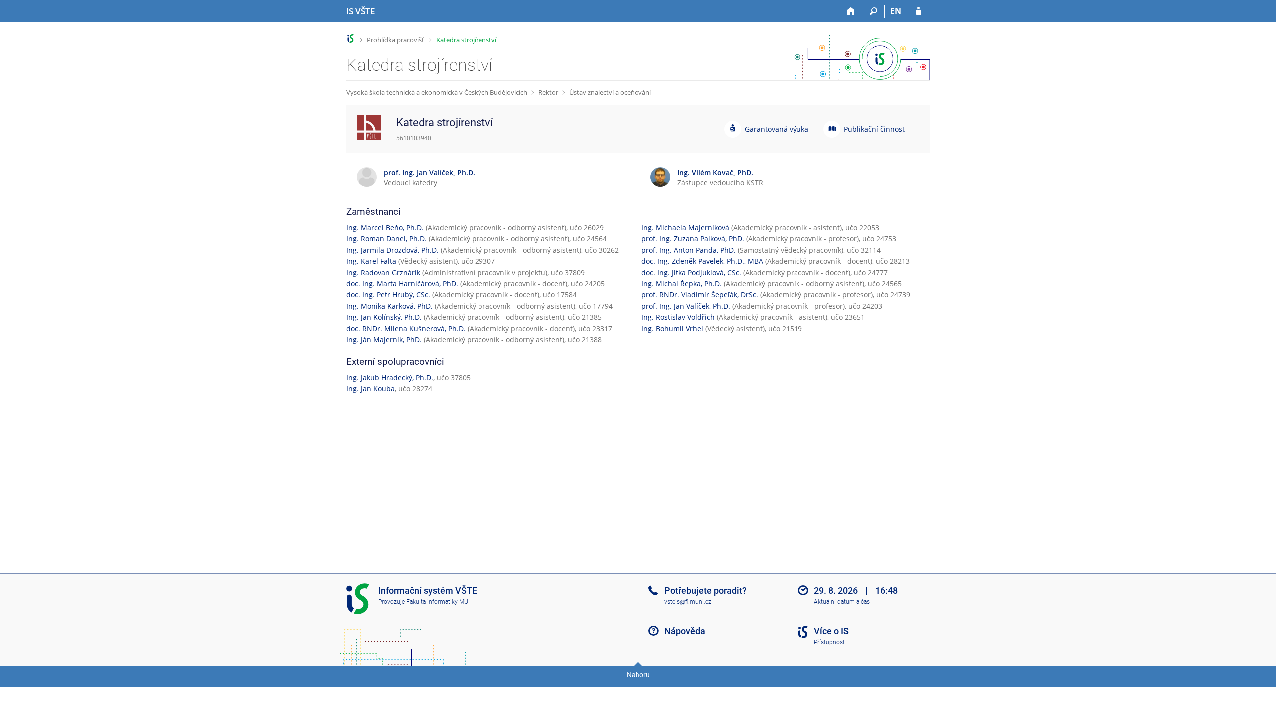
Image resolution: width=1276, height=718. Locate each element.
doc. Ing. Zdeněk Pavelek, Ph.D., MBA (702, 261)
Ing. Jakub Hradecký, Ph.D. (389, 377)
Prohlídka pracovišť (395, 39)
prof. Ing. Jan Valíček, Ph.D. (685, 306)
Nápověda (684, 631)
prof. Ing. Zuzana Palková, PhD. (692, 238)
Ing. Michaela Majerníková (685, 227)
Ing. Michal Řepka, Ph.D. (681, 283)
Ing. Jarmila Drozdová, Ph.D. (392, 250)
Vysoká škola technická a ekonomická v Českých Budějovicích (436, 92)
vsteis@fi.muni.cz (687, 601)
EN (895, 10)
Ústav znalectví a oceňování (610, 92)
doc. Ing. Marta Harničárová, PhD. (402, 283)
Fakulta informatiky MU (437, 601)
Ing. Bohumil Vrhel (672, 328)
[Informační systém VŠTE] (350, 38)
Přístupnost (829, 642)
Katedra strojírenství (466, 39)
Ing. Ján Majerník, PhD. (384, 339)
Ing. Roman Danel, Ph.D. (386, 238)
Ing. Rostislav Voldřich (678, 317)
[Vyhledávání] (873, 11)
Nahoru (638, 675)
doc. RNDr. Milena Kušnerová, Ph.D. (406, 328)
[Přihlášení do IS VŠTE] (918, 11)
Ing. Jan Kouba (370, 388)
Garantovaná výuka (776, 129)
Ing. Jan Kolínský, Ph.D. (384, 317)
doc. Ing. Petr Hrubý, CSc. (388, 294)
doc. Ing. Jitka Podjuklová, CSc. (691, 272)
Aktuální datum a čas (842, 601)
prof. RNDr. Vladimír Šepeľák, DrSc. (699, 294)
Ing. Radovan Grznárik (383, 272)
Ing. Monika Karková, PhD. (389, 306)
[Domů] (851, 11)
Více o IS (831, 631)
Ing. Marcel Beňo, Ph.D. (385, 227)
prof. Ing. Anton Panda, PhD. (688, 250)
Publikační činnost (874, 129)
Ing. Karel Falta (371, 261)
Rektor (548, 92)
